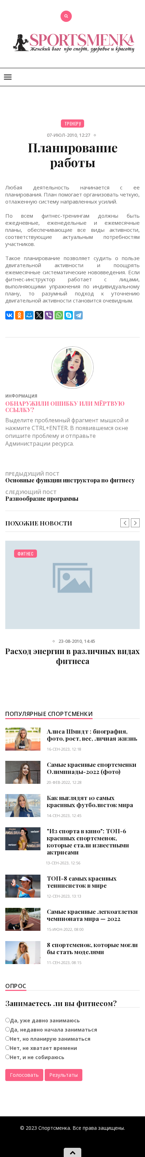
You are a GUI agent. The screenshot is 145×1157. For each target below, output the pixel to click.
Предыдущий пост (70, 476)
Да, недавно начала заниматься (53, 1029)
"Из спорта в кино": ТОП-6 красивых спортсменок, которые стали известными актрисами (88, 841)
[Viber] (49, 315)
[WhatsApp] (59, 315)
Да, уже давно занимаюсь (45, 1020)
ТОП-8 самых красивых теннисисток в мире (81, 881)
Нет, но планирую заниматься (50, 1038)
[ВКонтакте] (9, 315)
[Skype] (68, 315)
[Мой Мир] (29, 315)
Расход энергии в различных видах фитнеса (72, 656)
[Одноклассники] (19, 315)
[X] (39, 315)
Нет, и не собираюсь (37, 1057)
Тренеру (72, 124)
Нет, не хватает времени (43, 1048)
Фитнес (25, 554)
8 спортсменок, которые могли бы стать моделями (92, 948)
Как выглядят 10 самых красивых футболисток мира (90, 801)
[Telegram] (78, 315)
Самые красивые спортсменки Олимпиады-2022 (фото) (92, 767)
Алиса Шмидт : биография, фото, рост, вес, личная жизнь (92, 734)
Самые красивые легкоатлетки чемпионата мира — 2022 (92, 915)
